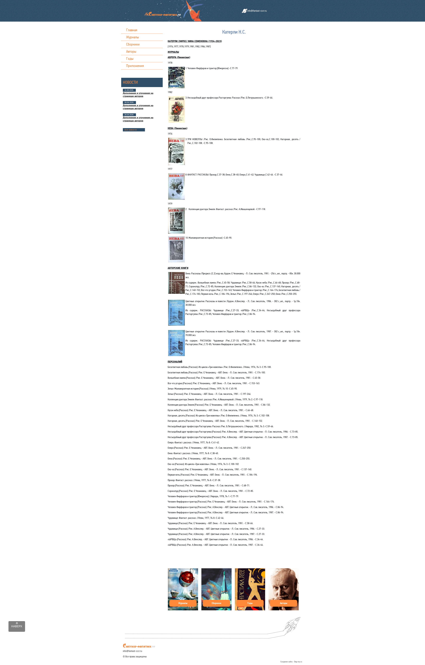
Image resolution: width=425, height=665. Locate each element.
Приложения (135, 65)
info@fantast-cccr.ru (257, 10)
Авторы (131, 51)
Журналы (132, 37)
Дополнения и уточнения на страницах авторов (138, 94)
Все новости (131, 129)
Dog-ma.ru (298, 662)
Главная (131, 30)
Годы (129, 58)
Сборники (133, 44)
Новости (130, 82)
